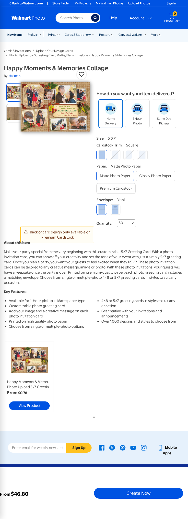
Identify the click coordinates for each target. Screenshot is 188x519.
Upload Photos (139, 3)
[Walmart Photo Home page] (28, 18)
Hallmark (15, 76)
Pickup (32, 34)
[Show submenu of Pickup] (40, 34)
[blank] (101, 209)
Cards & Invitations (17, 51)
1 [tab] (93, 416)
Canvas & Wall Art (130, 34)
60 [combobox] (120, 223)
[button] (81, 74)
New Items (14, 34)
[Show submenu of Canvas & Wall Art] (144, 34)
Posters (104, 34)
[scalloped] (142, 155)
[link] (29, 376)
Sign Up (78, 448)
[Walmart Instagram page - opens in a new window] (144, 447)
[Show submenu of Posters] (112, 34)
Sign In (171, 3)
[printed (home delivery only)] (115, 209)
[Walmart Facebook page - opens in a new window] (102, 447)
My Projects (83, 3)
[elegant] (128, 155)
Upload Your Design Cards (54, 51)
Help (113, 18)
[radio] (15, 92)
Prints (52, 34)
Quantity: (104, 223)
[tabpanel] (34, 376)
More (154, 34)
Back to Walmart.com (27, 3)
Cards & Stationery (78, 34)
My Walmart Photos (109, 3)
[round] (115, 155)
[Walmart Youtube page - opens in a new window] (133, 447)
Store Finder (61, 3)
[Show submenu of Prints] (58, 34)
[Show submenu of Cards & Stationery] (93, 34)
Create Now (139, 493)
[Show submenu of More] (160, 34)
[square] (101, 155)
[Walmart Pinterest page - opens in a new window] (123, 447)
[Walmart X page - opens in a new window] (112, 447)
